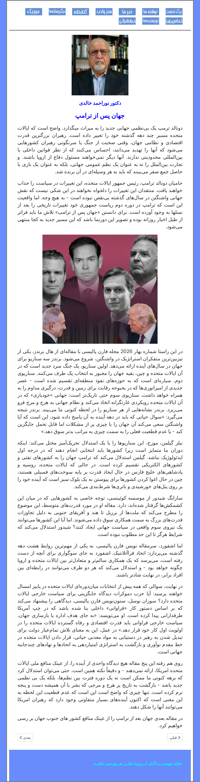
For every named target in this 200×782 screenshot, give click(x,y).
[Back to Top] (9, 772)
